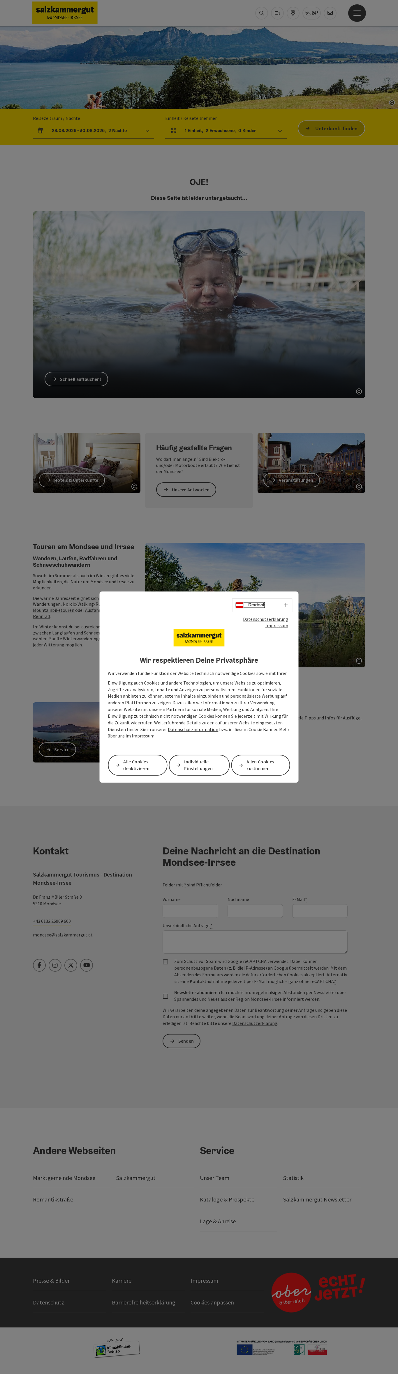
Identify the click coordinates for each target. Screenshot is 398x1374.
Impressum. (143, 736)
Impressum (276, 625)
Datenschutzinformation (193, 729)
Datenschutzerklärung (265, 619)
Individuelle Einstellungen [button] (198, 765)
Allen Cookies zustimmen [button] (260, 765)
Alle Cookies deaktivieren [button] (136, 765)
